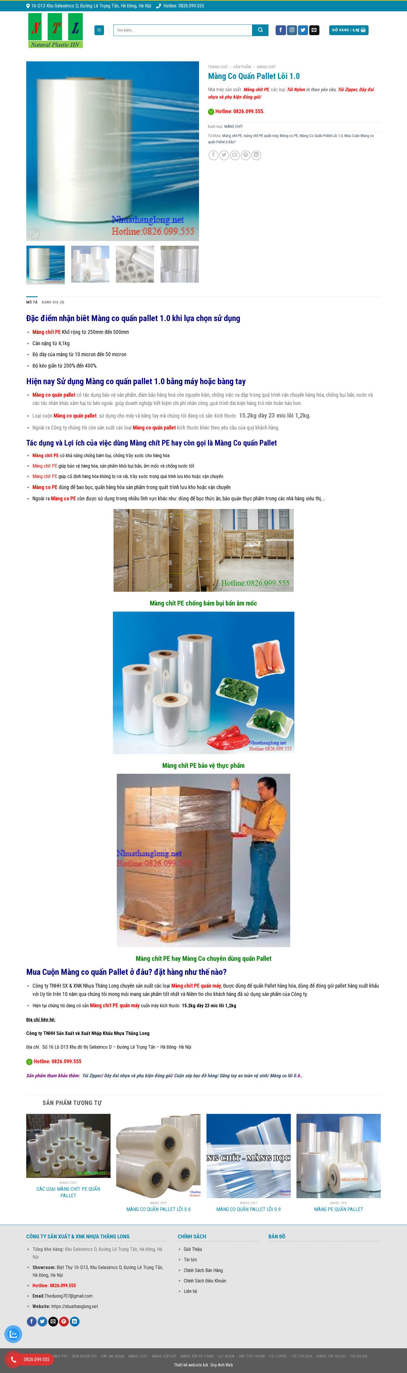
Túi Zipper (91, 1075)
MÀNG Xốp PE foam (197, 1356)
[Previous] (37, 151)
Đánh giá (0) (53, 302)
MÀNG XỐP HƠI (164, 1356)
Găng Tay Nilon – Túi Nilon (341, 1356)
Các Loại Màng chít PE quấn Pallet (68, 1192)
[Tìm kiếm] (260, 30)
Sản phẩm (242, 66)
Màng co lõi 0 (283, 1075)
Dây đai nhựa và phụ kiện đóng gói (137, 1075)
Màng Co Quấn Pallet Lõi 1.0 (321, 135)
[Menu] (99, 30)
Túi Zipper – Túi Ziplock (291, 1356)
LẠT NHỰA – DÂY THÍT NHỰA (241, 1356)
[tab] (32, 302)
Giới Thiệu (193, 1249)
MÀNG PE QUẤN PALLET (338, 1209)
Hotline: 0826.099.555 (183, 6)
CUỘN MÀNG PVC (54, 1356)
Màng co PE (289, 135)
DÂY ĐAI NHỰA (112, 1356)
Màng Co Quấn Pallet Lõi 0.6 (158, 1209)
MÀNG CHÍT (266, 66)
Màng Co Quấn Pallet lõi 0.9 (248, 1209)
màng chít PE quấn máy (261, 135)
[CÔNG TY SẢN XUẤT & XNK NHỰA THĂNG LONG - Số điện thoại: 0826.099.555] (55, 30)
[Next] (188, 151)
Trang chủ (218, 66)
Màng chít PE (232, 135)
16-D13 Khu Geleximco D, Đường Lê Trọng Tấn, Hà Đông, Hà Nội (91, 6)
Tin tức (190, 1260)
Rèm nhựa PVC (84, 1356)
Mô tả (32, 302)
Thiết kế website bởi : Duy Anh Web (203, 1365)
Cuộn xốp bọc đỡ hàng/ (197, 1075)
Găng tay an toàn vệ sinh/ (245, 1075)
